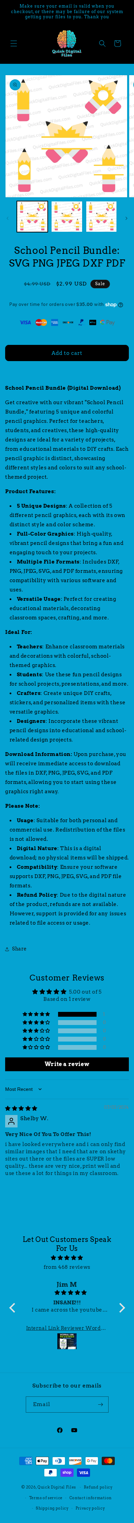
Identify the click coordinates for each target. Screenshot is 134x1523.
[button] (13, 43)
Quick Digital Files (56, 1487)
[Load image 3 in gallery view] (101, 216)
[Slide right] (126, 218)
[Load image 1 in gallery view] (32, 216)
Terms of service (46, 1497)
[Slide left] (7, 218)
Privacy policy (90, 1508)
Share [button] (19, 949)
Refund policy (98, 1487)
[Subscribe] (100, 1404)
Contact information (90, 1497)
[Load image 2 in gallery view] (66, 216)
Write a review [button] (67, 1064)
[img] (21, 1108)
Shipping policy (52, 1508)
